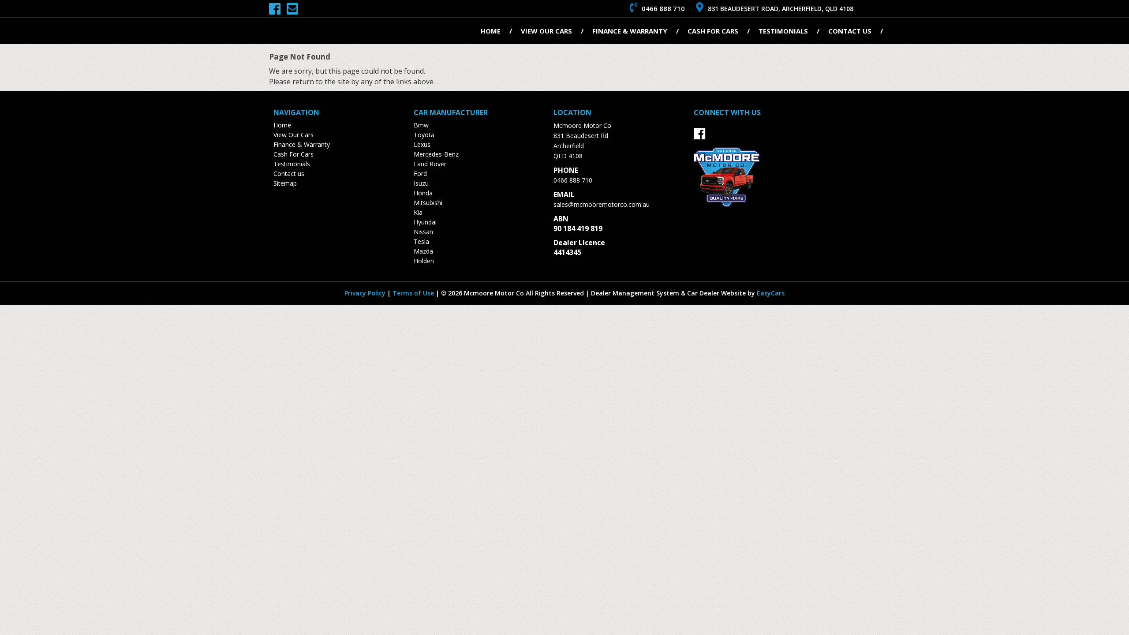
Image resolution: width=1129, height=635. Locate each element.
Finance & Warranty (629, 30)
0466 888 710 (572, 180)
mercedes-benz (436, 154)
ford (420, 173)
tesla (421, 241)
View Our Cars (546, 30)
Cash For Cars (713, 30)
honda (423, 193)
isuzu (421, 183)
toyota (424, 135)
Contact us (849, 30)
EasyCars (771, 293)
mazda (423, 251)
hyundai (425, 222)
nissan (423, 232)
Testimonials (783, 30)
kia (418, 212)
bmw (421, 125)
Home (491, 30)
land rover (430, 164)
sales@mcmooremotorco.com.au (601, 204)
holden (424, 261)
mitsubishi (428, 202)
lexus (422, 144)
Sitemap (285, 183)
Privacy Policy (365, 293)
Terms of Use (414, 293)
